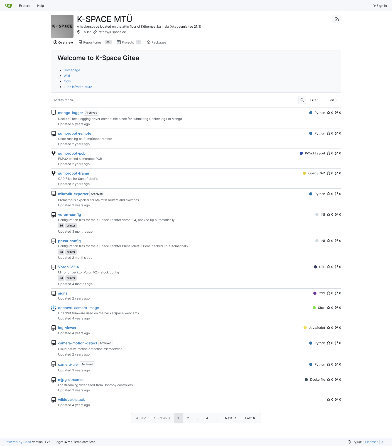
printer (71, 225)
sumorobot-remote (74, 133)
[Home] (8, 6)
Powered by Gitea (18, 442)
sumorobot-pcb (72, 153)
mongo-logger (70, 112)
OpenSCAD (316, 173)
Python (320, 113)
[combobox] (316, 100)
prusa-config (69, 241)
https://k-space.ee (112, 32)
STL (322, 267)
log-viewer (67, 327)
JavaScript (317, 327)
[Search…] (302, 100)
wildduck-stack (71, 399)
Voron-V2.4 (68, 267)
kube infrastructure (78, 87)
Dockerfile (317, 379)
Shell (321, 308)
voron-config (69, 214)
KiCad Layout (315, 153)
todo (67, 81)
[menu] (355, 442)
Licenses (371, 442)
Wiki (67, 76)
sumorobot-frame (73, 173)
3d (61, 225)
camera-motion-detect (77, 343)
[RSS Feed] (337, 19)
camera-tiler (68, 364)
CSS (322, 293)
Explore (24, 5)
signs (63, 293)
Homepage (72, 70)
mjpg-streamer (71, 379)
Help (40, 5)
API (383, 442)
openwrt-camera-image (78, 307)
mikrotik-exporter (73, 194)
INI (323, 214)
